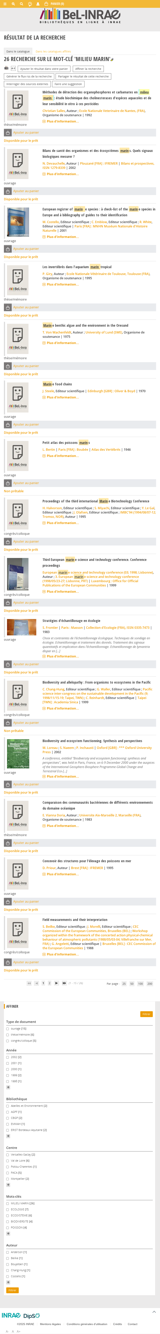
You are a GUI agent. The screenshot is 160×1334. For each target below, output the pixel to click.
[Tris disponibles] (13, 69)
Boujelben (17, 1264)
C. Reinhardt (95, 698)
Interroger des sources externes (27, 84)
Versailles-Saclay (21, 1154)
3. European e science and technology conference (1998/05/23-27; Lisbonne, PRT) (91, 579)
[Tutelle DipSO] (31, 1316)
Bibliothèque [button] (16, 1099)
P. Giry (47, 274)
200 (150, 983)
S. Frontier (50, 627)
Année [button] (11, 1050)
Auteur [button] (11, 1245)
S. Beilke (49, 926)
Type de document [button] (21, 1021)
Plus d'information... (63, 121)
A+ (18, 1331)
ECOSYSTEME (19, 1215)
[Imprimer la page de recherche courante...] (6, 67)
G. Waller (103, 689)
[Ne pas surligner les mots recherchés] (111, 59)
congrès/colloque (22, 1040)
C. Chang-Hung (53, 689)
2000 (14, 1069)
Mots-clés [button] (13, 1196)
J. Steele (48, 391)
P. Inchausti (84, 748)
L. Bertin (49, 449)
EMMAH (16, 1124)
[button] (8, 132)
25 (124, 983)
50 (131, 983)
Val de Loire (18, 1160)
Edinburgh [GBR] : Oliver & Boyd (111, 391)
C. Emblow (99, 222)
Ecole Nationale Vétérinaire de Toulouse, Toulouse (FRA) (108, 274)
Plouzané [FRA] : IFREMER (99, 163)
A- (7, 1331)
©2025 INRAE (25, 1324)
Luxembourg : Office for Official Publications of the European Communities (90, 583)
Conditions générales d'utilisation (87, 1324)
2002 (14, 1057)
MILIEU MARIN (20, 1203)
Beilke (15, 1258)
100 (140, 983)
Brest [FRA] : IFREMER (87, 868)
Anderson (17, 1252)
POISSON (17, 1227)
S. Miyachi (101, 508)
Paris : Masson (72, 627)
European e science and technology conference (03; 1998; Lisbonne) (98, 572)
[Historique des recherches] (30, 4)
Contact (132, 1324)
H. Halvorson (52, 508)
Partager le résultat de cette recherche (83, 76)
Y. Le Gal (148, 508)
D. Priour (49, 868)
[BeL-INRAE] (80, 15)
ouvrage (16, 1028)
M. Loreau (50, 748)
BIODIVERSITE (20, 1221)
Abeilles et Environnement (27, 1106)
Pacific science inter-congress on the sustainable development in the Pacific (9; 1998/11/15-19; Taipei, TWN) (97, 693)
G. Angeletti (60, 944)
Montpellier (18, 1179)
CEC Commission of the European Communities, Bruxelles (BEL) (91, 928)
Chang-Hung (19, 1270)
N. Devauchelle (54, 163)
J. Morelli (93, 926)
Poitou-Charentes (22, 1166)
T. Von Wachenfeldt (57, 332)
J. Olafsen (81, 512)
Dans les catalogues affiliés (53, 51)
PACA (14, 1172)
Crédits (117, 1324)
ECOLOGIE (18, 1209)
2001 (14, 1063)
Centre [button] (11, 1147)
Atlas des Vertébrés (106, 449)
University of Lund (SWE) (103, 332)
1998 (14, 1081)
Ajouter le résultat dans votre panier (44, 69)
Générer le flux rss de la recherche (29, 76)
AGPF (14, 1112)
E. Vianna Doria (54, 815)
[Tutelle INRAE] (11, 1315)
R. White (146, 222)
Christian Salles (54, 111)
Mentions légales (50, 1324)
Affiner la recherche (88, 69)
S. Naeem (67, 748)
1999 (14, 1075)
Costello (16, 1276)
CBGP (15, 1118)
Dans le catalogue (18, 51)
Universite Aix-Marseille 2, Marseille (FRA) (109, 815)
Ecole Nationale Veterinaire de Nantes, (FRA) (112, 111)
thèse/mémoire (21, 1034)
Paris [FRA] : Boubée (73, 449)
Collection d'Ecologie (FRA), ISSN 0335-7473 (117, 627)
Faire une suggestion (68, 84)
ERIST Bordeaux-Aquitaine (27, 1130)
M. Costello (51, 222)
